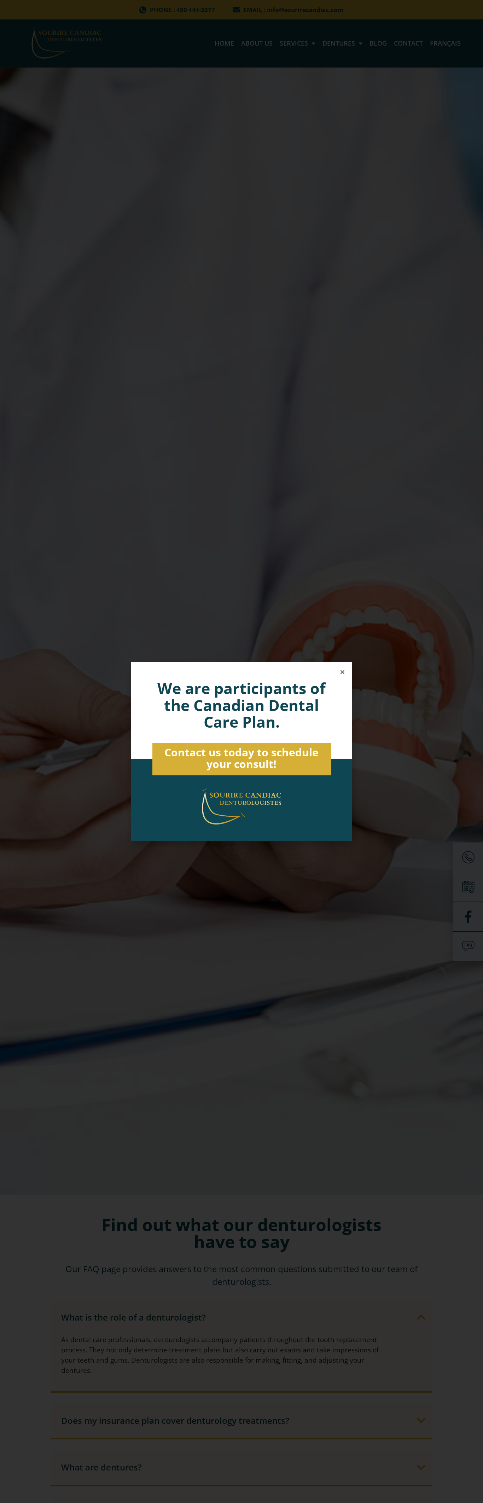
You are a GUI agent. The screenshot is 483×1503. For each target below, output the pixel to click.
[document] (241, 751)
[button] (342, 672)
